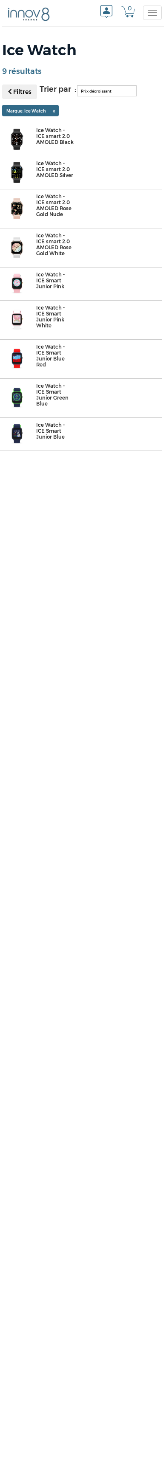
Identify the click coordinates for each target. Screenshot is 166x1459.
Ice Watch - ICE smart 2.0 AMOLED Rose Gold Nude (54, 205)
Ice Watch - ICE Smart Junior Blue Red (50, 356)
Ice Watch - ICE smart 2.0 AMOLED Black (55, 136)
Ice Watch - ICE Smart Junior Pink (50, 281)
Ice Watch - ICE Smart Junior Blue (50, 431)
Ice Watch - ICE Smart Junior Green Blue (52, 395)
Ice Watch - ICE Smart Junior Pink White (50, 317)
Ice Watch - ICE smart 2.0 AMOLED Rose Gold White (54, 244)
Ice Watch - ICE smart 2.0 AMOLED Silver (54, 169)
